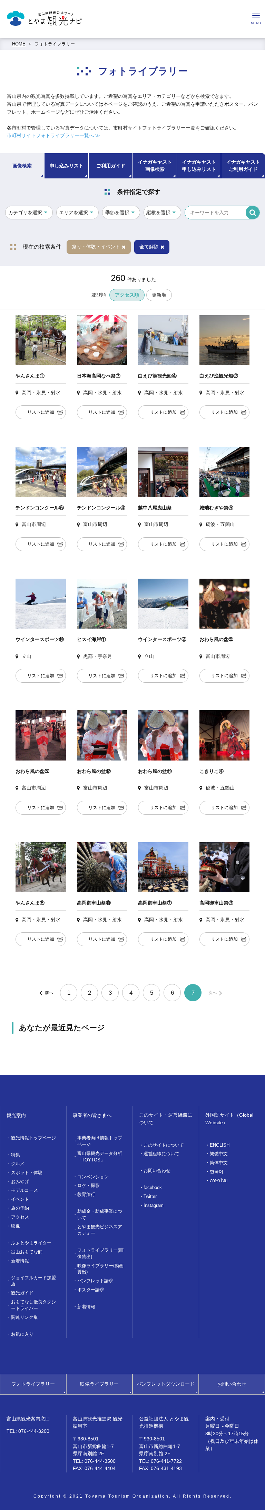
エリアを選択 (73, 212)
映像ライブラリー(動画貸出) (100, 1269)
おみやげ (20, 1181)
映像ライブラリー (99, 1384)
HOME (19, 44)
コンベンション (93, 1177)
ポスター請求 (90, 1289)
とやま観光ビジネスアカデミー (99, 1230)
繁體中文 (219, 1153)
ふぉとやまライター (31, 1243)
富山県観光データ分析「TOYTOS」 (99, 1156)
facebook (153, 1187)
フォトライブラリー (55, 44)
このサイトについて (164, 1145)
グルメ (17, 1163)
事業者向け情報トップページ (99, 1141)
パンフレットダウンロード (166, 1384)
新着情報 (20, 1261)
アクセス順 (127, 295)
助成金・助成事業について (99, 1214)
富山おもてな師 (26, 1252)
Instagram (154, 1205)
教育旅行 (86, 1194)
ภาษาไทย (218, 1180)
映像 (15, 1226)
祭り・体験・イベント (96, 246)
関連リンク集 (24, 1317)
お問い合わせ (157, 1170)
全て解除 (149, 246)
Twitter (150, 1196)
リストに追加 (40, 412)
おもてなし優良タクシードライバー (33, 1305)
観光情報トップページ (33, 1138)
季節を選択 (117, 212)
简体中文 (219, 1162)
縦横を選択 (158, 212)
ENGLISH (219, 1145)
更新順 (159, 295)
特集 (15, 1154)
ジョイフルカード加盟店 (33, 1281)
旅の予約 (20, 1208)
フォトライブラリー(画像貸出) (100, 1253)
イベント (20, 1199)
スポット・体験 (26, 1172)
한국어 (216, 1171)
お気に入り (22, 1334)
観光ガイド (22, 1293)
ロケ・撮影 (88, 1185)
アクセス (20, 1217)
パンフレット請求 (95, 1281)
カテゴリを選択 (25, 212)
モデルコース (24, 1190)
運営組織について (161, 1153)
